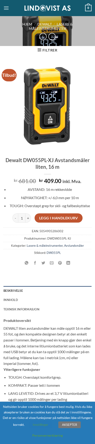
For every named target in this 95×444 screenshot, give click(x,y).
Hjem (27, 24)
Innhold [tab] (10, 300)
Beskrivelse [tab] (13, 290)
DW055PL (54, 253)
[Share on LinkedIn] (68, 263)
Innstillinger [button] (40, 425)
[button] (6, 8)
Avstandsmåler (74, 245)
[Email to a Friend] (52, 263)
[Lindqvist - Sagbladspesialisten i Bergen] (47, 8)
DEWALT (44, 24)
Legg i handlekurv (58, 218)
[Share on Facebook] (35, 263)
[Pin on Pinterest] (60, 263)
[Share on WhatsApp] (26, 263)
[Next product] (43, 36)
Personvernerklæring (47, 435)
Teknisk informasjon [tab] (21, 309)
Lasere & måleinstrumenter (51, 26)
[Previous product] (52, 36)
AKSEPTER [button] (69, 425)
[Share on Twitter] (43, 263)
